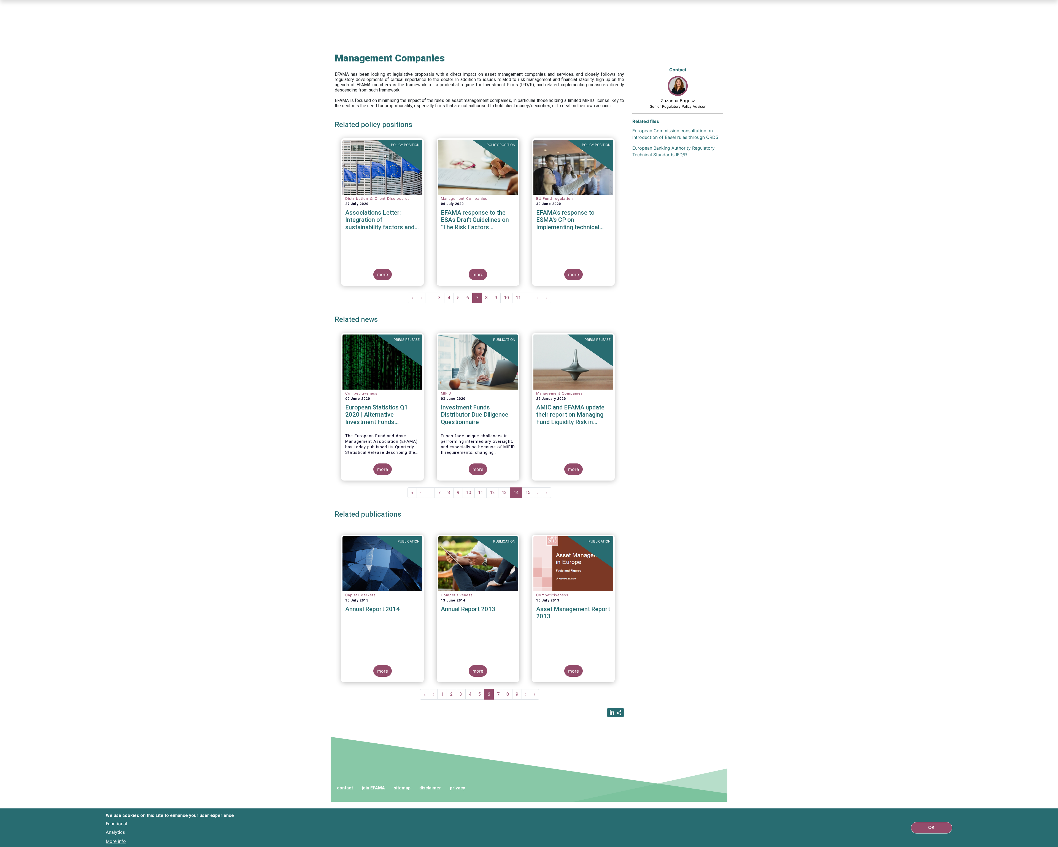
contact (345, 788)
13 (506, 492)
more (382, 274)
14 (518, 494)
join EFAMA (373, 788)
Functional (116, 823)
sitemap (402, 788)
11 (520, 297)
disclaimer (430, 788)
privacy (457, 788)
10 (508, 297)
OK (931, 827)
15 (529, 492)
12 (494, 492)
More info (116, 841)
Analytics (115, 832)
